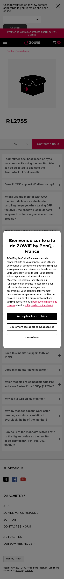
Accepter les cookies (32, 316)
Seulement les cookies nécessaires (32, 326)
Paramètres (32, 337)
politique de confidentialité (39, 305)
